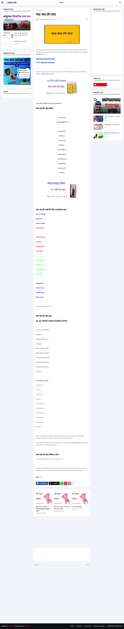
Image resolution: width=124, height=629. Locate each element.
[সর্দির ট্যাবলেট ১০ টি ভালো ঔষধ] (98, 127)
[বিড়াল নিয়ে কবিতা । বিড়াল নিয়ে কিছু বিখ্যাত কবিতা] (62, 498)
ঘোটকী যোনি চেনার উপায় (20, 41)
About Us (79, 626)
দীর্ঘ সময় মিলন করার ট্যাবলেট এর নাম (112, 134)
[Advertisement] (62, 532)
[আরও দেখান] (73, 483)
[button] (3, 2)
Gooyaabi (27, 626)
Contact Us (87, 626)
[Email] (69, 483)
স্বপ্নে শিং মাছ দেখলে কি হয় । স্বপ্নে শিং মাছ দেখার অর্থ (21, 34)
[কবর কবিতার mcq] (80, 498)
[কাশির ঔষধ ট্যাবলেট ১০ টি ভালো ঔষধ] (98, 119)
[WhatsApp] (61, 483)
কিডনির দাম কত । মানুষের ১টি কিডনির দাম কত (17, 24)
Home (72, 626)
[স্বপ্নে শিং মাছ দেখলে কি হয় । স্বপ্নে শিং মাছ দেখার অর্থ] (8, 35)
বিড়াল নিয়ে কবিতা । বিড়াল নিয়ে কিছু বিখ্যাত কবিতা (62, 508)
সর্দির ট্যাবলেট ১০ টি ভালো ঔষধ (112, 125)
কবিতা (40, 10)
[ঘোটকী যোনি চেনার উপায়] (8, 44)
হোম (37, 10)
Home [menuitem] (61, 2)
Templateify (11, 626)
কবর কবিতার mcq (76, 507)
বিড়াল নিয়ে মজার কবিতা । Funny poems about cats (43, 509)
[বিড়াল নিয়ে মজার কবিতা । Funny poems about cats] (44, 498)
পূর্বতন (88, 564)
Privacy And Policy (99, 626)
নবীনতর (36, 564)
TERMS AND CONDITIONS (115, 626)
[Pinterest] (65, 483)
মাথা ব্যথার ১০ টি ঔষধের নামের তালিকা (105, 107)
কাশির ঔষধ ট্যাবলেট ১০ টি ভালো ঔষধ (112, 117)
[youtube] (100, 84)
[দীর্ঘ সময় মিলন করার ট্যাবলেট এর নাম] (98, 135)
